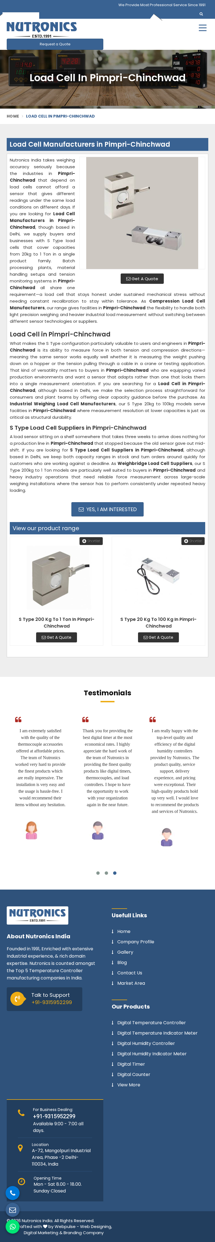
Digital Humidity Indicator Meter (152, 1054)
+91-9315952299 (51, 1002)
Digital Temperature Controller (151, 1023)
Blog (122, 963)
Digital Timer (131, 1064)
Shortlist (94, 541)
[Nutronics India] (77, 30)
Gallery (125, 952)
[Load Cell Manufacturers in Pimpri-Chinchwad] (142, 213)
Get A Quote (144, 279)
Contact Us (129, 973)
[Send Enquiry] (13, 1210)
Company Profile (135, 942)
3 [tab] (114, 873)
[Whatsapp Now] (13, 1227)
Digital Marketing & (43, 1233)
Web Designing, (96, 1226)
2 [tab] (106, 873)
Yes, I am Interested (111, 509)
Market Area (131, 983)
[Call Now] (13, 1193)
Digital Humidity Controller (146, 1043)
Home (13, 116)
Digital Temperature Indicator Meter (157, 1033)
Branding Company (84, 1233)
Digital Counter (133, 1075)
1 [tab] (98, 873)
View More (128, 1085)
